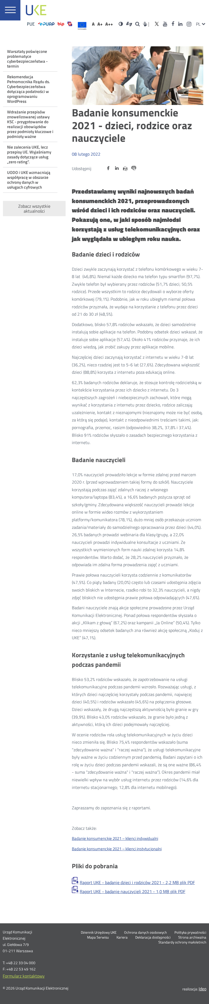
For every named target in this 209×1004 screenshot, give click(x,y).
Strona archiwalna (192, 937)
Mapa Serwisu (98, 937)
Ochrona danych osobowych (145, 932)
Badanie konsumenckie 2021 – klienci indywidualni (115, 838)
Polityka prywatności (190, 932)
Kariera (122, 937)
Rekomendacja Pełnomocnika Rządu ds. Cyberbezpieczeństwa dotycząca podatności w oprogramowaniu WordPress (28, 89)
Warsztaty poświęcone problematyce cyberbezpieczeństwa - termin (27, 58)
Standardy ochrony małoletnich (182, 942)
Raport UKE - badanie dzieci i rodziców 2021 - (137, 882)
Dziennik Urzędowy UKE (98, 932)
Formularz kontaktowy (24, 976)
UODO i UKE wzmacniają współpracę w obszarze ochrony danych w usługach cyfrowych (28, 179)
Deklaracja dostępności (153, 937)
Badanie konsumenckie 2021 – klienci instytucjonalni (117, 849)
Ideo (202, 988)
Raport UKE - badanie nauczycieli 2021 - (132, 891)
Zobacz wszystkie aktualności (34, 208)
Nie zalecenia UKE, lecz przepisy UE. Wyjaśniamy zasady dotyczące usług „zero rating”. (29, 154)
